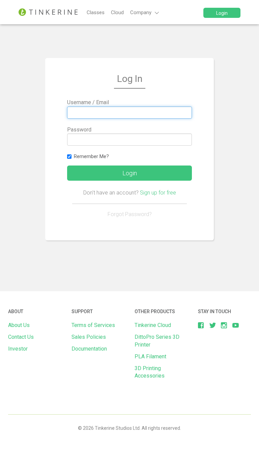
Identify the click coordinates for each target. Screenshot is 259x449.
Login (222, 13)
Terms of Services (93, 325)
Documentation (89, 349)
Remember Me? (91, 156)
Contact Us (21, 337)
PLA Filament (150, 356)
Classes (96, 12)
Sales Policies (88, 337)
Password (79, 129)
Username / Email (88, 102)
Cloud (117, 12)
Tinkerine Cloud (153, 325)
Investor (18, 349)
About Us (19, 325)
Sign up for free (158, 192)
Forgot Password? (130, 214)
